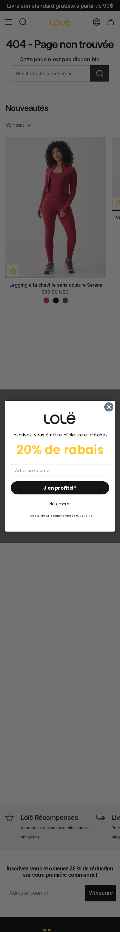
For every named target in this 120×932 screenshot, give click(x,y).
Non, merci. (60, 504)
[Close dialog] (109, 406)
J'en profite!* (59, 487)
